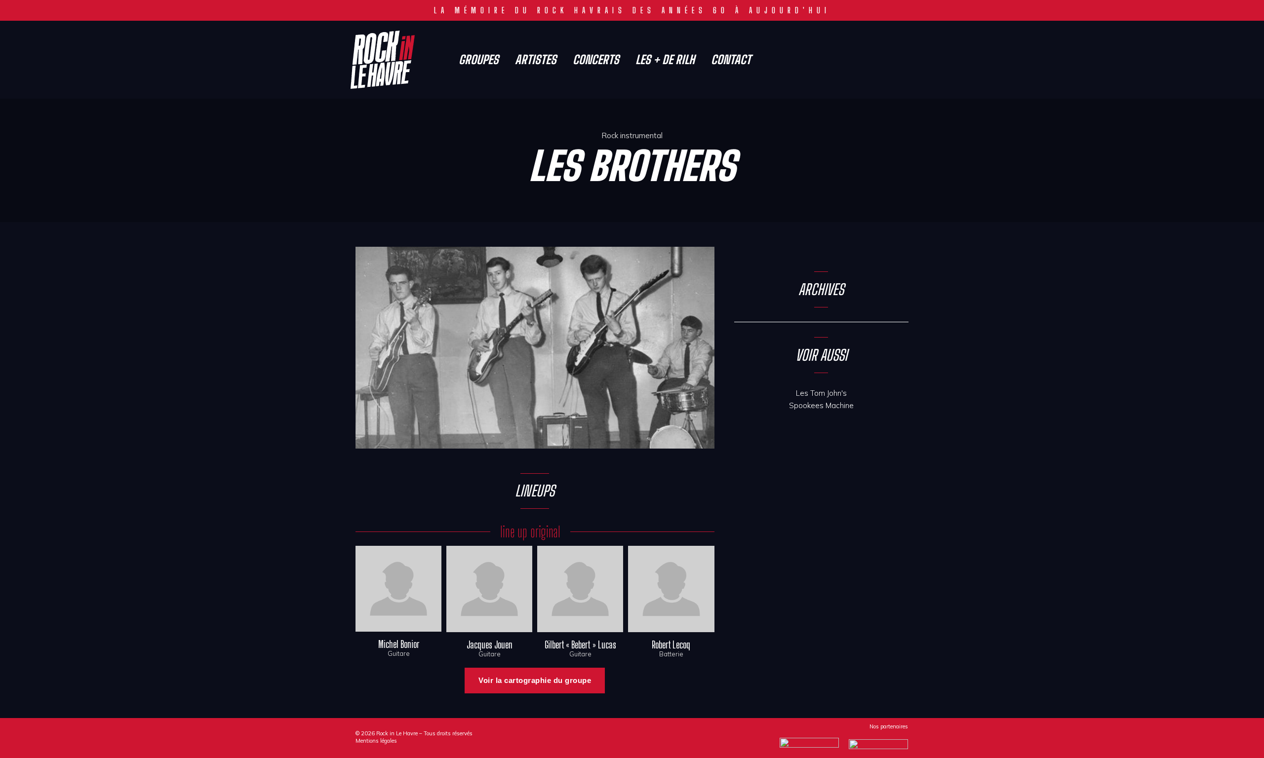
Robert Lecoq (671, 644)
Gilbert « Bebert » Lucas (580, 644)
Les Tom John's (821, 393)
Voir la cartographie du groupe (534, 680)
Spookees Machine (821, 405)
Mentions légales (376, 740)
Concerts (596, 60)
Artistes (535, 60)
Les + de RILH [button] (665, 60)
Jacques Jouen (490, 644)
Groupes (479, 60)
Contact (731, 60)
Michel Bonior (398, 644)
